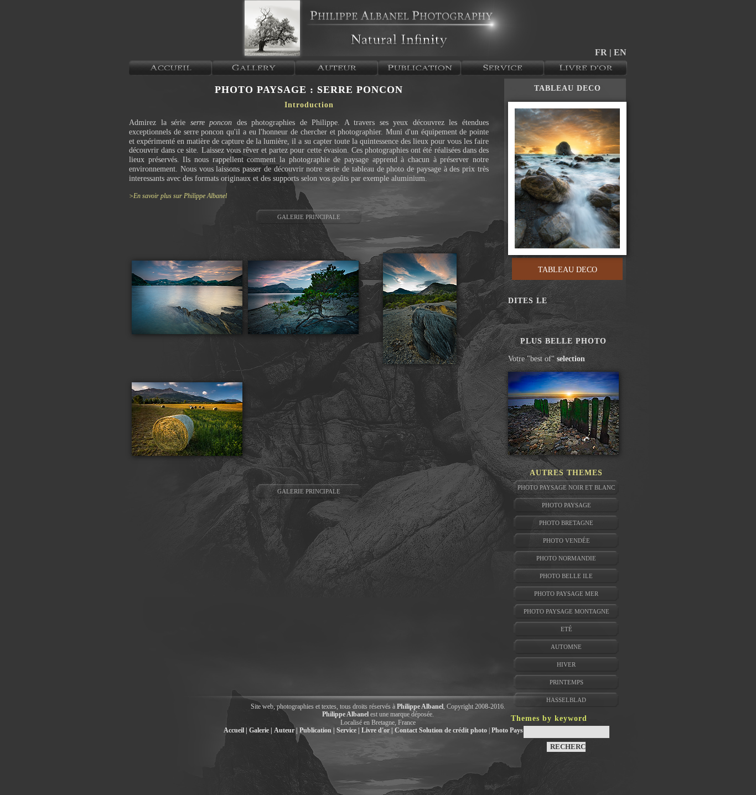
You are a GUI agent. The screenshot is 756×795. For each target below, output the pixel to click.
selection (571, 359)
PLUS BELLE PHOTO (563, 341)
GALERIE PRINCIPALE (308, 217)
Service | (348, 730)
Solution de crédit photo (453, 730)
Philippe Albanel (420, 706)
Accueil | (235, 730)
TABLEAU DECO (567, 88)
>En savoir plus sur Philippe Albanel (178, 196)
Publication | (317, 730)
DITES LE (527, 301)
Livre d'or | (377, 730)
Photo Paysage (511, 730)
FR (602, 52)
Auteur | (286, 730)
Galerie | (260, 730)
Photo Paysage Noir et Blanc (566, 487)
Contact (406, 730)
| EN (617, 52)
